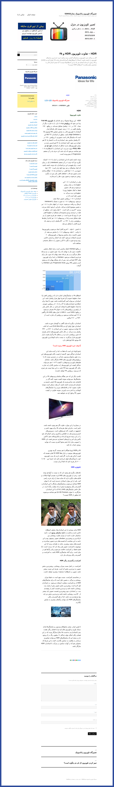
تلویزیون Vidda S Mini (30, 193)
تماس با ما (20, 15)
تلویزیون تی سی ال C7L (29, 195)
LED (50, 100)
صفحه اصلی (31, 15)
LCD (46, 100)
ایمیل (95, 712)
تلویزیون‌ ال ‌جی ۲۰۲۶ (30, 197)
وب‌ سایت (95, 719)
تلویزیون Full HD (93, 104)
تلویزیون (91, 98)
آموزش (95, 98)
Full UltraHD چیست (93, 100)
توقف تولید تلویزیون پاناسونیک (28, 191)
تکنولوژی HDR (90, 103)
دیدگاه (95, 683)
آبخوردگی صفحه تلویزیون (32, 124)
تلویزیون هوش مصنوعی (30, 199)
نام (96, 704)
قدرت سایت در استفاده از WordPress (73, 779)
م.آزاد (95, 94)
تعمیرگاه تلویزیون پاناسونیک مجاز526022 (81, 14)
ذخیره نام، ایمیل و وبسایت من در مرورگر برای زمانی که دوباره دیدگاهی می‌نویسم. (79, 728)
